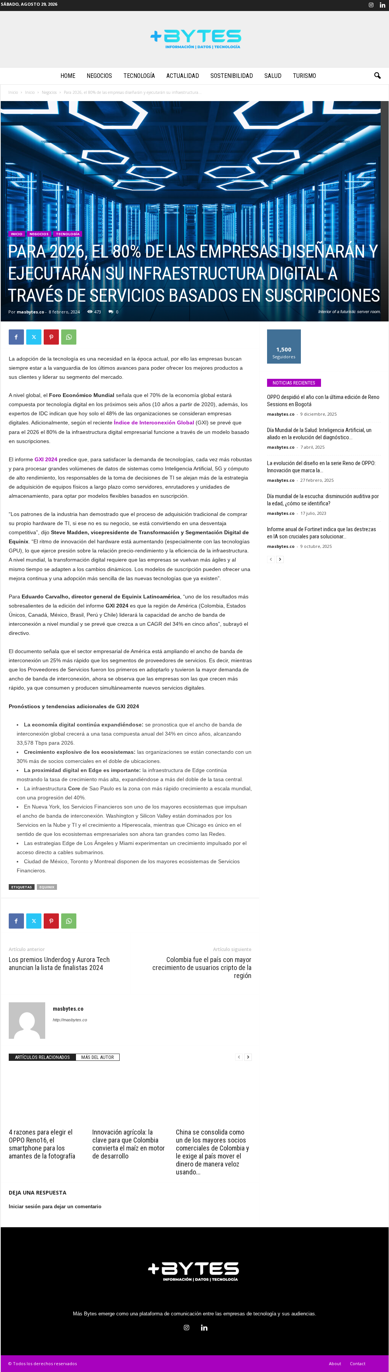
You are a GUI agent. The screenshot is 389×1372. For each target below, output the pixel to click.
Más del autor (97, 1057)
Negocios (99, 75)
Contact (357, 1363)
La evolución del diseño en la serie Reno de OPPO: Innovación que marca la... (321, 467)
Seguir (284, 332)
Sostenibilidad (231, 75)
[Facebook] (16, 337)
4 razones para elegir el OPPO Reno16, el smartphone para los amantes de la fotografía (42, 1144)
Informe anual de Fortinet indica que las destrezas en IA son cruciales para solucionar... (321, 533)
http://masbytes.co (70, 1020)
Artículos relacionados (42, 1057)
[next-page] (248, 1057)
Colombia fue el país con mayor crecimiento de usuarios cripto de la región (201, 968)
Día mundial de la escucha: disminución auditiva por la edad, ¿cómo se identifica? (323, 500)
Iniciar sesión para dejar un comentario (55, 1206)
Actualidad (182, 75)
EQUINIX (47, 887)
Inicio (13, 92)
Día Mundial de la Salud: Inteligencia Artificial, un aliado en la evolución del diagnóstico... (319, 434)
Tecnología (139, 75)
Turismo (304, 75)
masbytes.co (30, 312)
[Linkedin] (382, 5)
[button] (377, 76)
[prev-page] (239, 1057)
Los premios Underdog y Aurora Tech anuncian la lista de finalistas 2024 (59, 964)
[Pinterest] (51, 337)
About (335, 1363)
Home (67, 75)
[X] (33, 337)
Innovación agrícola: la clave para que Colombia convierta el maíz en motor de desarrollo (128, 1144)
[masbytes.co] (194, 39)
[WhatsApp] (68, 337)
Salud (272, 75)
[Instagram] (371, 5)
